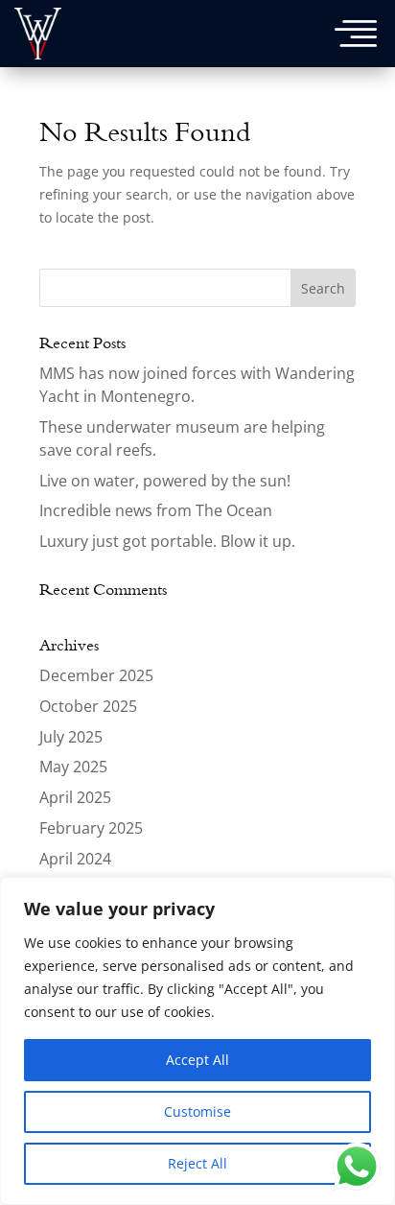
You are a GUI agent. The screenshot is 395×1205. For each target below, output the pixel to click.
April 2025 (75, 797)
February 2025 (91, 828)
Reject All (197, 1163)
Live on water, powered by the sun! (164, 480)
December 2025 (96, 675)
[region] (197, 1041)
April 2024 (75, 858)
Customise (197, 1111)
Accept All (197, 1060)
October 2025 (88, 706)
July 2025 (71, 736)
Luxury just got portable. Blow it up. (167, 541)
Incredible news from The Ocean (155, 510)
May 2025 (73, 766)
